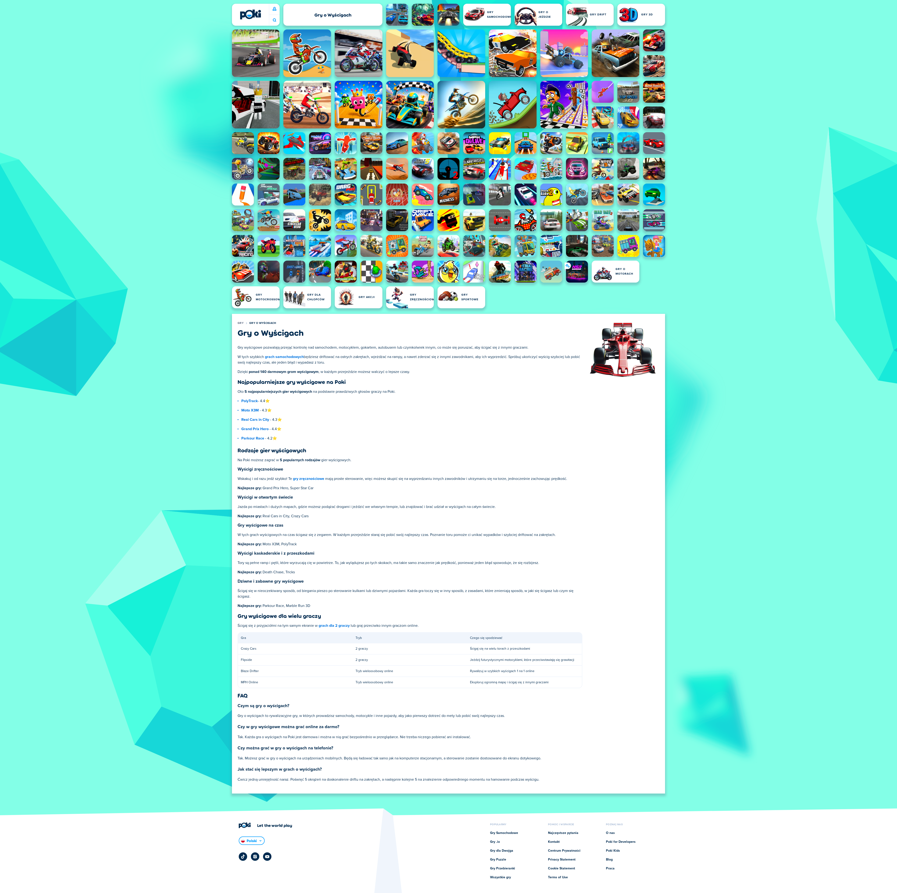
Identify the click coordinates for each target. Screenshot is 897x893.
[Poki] (250, 14)
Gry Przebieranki (502, 868)
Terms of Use (558, 877)
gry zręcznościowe (308, 479)
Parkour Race (252, 438)
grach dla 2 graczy (334, 625)
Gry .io (495, 841)
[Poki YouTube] (267, 856)
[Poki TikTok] (243, 856)
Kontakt (554, 841)
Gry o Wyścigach (262, 323)
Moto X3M (250, 410)
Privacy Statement (562, 859)
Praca (610, 868)
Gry (241, 323)
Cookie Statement (561, 868)
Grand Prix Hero (255, 429)
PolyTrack (249, 401)
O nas (610, 833)
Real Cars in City (255, 420)
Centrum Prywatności (564, 850)
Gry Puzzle (498, 859)
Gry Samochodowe (504, 833)
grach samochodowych (284, 357)
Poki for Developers (621, 841)
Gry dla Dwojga (501, 850)
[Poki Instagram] (255, 856)
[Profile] (274, 9)
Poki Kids (613, 850)
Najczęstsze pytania (563, 833)
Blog (609, 859)
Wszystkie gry (500, 877)
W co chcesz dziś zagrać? (274, 20)
